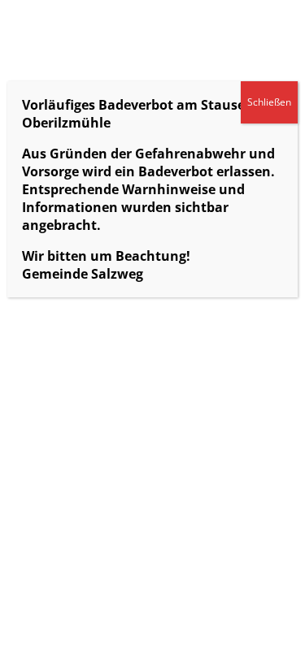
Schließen (269, 102)
